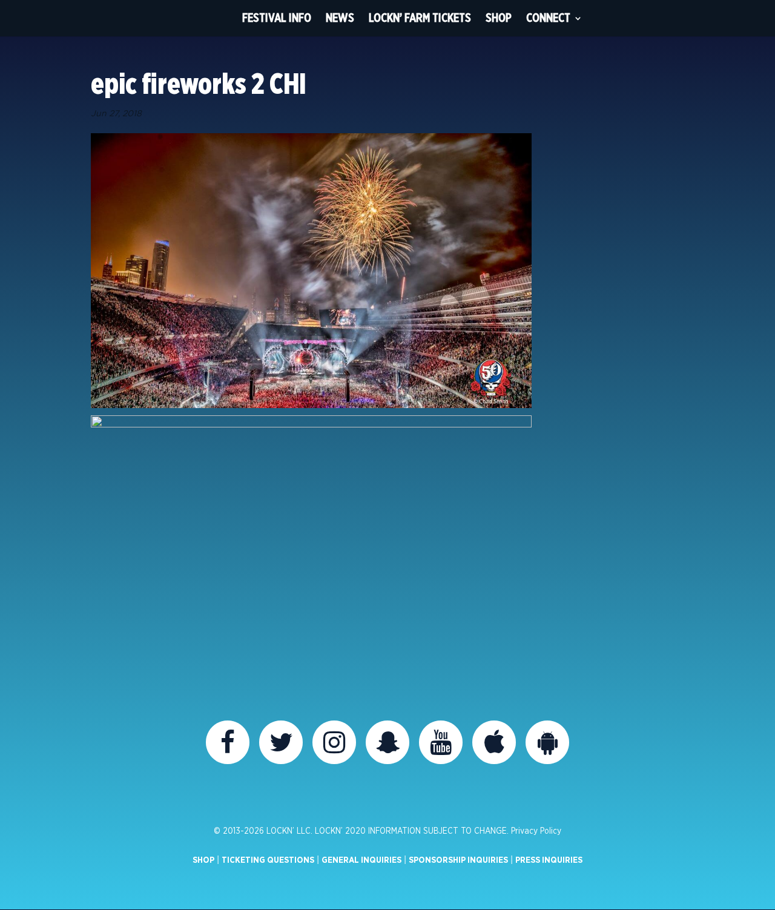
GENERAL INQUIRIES (361, 860)
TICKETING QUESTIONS (268, 860)
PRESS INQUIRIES (548, 860)
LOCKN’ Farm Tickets (420, 18)
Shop (499, 18)
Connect (548, 18)
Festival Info (276, 18)
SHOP (203, 860)
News (340, 18)
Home (212, 18)
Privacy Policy (536, 831)
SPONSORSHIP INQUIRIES (458, 860)
